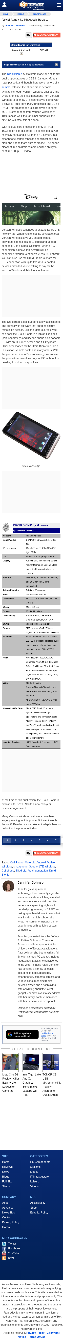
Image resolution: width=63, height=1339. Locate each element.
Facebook (14, 1248)
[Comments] (29, 35)
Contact (6, 1217)
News (5, 1171)
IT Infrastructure (39, 1176)
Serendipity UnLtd (21, 50)
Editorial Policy (39, 1212)
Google (33, 866)
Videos (34, 1186)
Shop (33, 1207)
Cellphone (8, 870)
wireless (50, 866)
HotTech (7, 1227)
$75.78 (44, 50)
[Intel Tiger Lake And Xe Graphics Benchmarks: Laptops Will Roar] (31, 1062)
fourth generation (38, 870)
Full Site (7, 1181)
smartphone (20, 866)
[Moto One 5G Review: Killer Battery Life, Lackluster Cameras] (10, 1062)
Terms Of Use (36, 1336)
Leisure (34, 1181)
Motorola (30, 862)
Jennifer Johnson (32, 882)
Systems (35, 1166)
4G (17, 870)
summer (6, 87)
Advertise (7, 1207)
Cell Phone (17, 862)
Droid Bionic (14, 74)
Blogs (5, 1176)
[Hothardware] (31, 5)
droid (23, 870)
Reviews (7, 1166)
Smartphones (39, 14)
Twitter (12, 1243)
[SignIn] (6, 4)
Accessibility (37, 1202)
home (5, 14)
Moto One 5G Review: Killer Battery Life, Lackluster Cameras (10, 1082)
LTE (41, 866)
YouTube (13, 1253)
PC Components (40, 1162)
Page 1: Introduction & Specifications (24, 64)
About (5, 1202)
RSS (11, 1258)
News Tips (8, 1212)
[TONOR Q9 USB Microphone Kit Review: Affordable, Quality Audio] (51, 1062)
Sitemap (7, 1186)
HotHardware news (47, 1034)
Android (41, 862)
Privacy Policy (10, 1222)
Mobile (20, 14)
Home (5, 1162)
